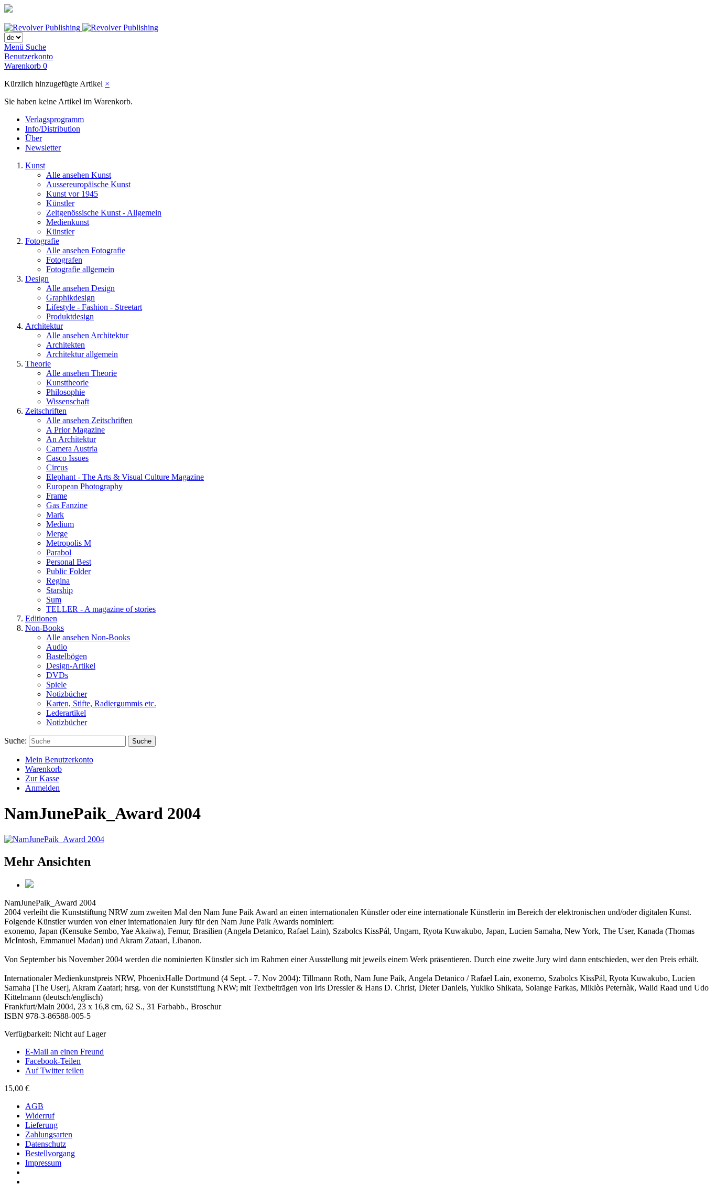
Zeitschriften (46, 410)
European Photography (84, 486)
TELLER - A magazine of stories (101, 609)
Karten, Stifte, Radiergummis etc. (101, 703)
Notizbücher (66, 694)
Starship (59, 590)
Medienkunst (67, 222)
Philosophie (65, 391)
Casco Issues (67, 458)
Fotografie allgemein (80, 269)
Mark (55, 514)
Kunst (35, 165)
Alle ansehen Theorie (81, 373)
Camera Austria (71, 448)
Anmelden (42, 787)
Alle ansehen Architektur (87, 335)
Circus (57, 467)
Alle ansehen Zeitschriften (89, 420)
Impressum (43, 1162)
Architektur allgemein (82, 354)
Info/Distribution (52, 128)
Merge (57, 533)
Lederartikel (66, 712)
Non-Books (44, 627)
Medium (60, 524)
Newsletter (43, 147)
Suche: (15, 740)
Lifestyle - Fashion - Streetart (94, 307)
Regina (58, 580)
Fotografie (42, 240)
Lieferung (41, 1125)
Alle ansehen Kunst (78, 174)
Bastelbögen (66, 656)
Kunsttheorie (67, 382)
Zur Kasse (42, 778)
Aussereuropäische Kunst (88, 184)
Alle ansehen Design (80, 288)
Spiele (56, 684)
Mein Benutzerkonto (59, 759)
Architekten (65, 344)
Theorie (38, 363)
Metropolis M (68, 543)
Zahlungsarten (48, 1134)
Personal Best (68, 561)
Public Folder (68, 571)
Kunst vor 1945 (72, 193)
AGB (34, 1106)
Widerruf (40, 1115)
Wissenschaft (67, 401)
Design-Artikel (70, 665)
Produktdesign (70, 316)
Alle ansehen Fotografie (85, 250)
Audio (56, 646)
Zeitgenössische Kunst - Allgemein (103, 212)
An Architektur (71, 439)
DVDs (57, 675)
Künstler (60, 203)
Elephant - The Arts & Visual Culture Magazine (125, 476)
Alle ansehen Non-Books (88, 637)
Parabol (58, 552)
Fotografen (64, 259)
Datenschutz (45, 1143)
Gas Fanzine (67, 505)
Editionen (41, 618)
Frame (56, 495)
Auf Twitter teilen (54, 1070)
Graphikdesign (70, 297)
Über (33, 138)
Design (37, 278)
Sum (53, 599)
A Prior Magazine (75, 429)
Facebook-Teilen (53, 1061)
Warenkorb (43, 769)
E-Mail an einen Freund (64, 1051)
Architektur (44, 325)
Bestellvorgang (50, 1153)
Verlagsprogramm (54, 119)
